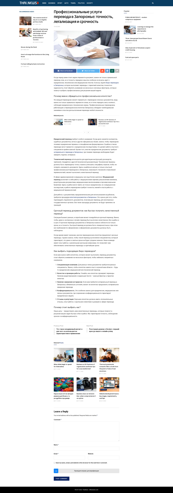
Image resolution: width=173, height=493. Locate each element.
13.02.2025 (57, 26)
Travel (73, 3)
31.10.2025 (57, 401)
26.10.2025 (103, 401)
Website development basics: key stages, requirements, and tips (109, 396)
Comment (58, 420)
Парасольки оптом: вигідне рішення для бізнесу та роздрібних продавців (63, 396)
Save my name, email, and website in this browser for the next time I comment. (81, 463)
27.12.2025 (68, 124)
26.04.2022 (141, 33)
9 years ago (25, 59)
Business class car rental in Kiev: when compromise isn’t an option (86, 396)
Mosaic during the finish (29, 47)
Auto (66, 3)
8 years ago (25, 49)
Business (51, 3)
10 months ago (38, 42)
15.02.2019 (129, 43)
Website (90, 454)
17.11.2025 (102, 126)
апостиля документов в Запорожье (83, 197)
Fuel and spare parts (132, 57)
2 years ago (37, 24)
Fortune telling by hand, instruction (33, 64)
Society (90, 3)
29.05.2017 (129, 22)
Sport (59, 3)
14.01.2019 (129, 60)
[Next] (88, 132)
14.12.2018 (129, 52)
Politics (81, 3)
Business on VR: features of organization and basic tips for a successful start (109, 122)
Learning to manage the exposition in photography (145, 29)
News (44, 3)
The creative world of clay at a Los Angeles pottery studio (40, 20)
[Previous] (84, 132)
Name (56, 445)
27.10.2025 (80, 401)
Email (56, 454)
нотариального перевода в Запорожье (68, 152)
